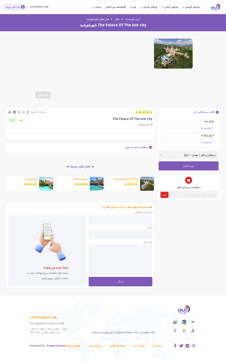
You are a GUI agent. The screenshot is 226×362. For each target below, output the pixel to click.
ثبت (164, 195)
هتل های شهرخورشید (97, 19)
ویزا (134, 7)
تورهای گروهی (192, 7)
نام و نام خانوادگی (143, 212)
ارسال (120, 282)
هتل (117, 19)
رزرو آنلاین (188, 166)
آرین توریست (132, 19)
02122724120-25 (39, 7)
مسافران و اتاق (208, 155)
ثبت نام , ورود (13, 7)
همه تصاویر (43, 95)
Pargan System (56, 346)
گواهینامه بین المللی (115, 7)
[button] (200, 155)
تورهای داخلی (171, 7)
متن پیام (148, 242)
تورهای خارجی (149, 7)
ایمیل (149, 227)
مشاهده (173, 54)
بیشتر (97, 7)
